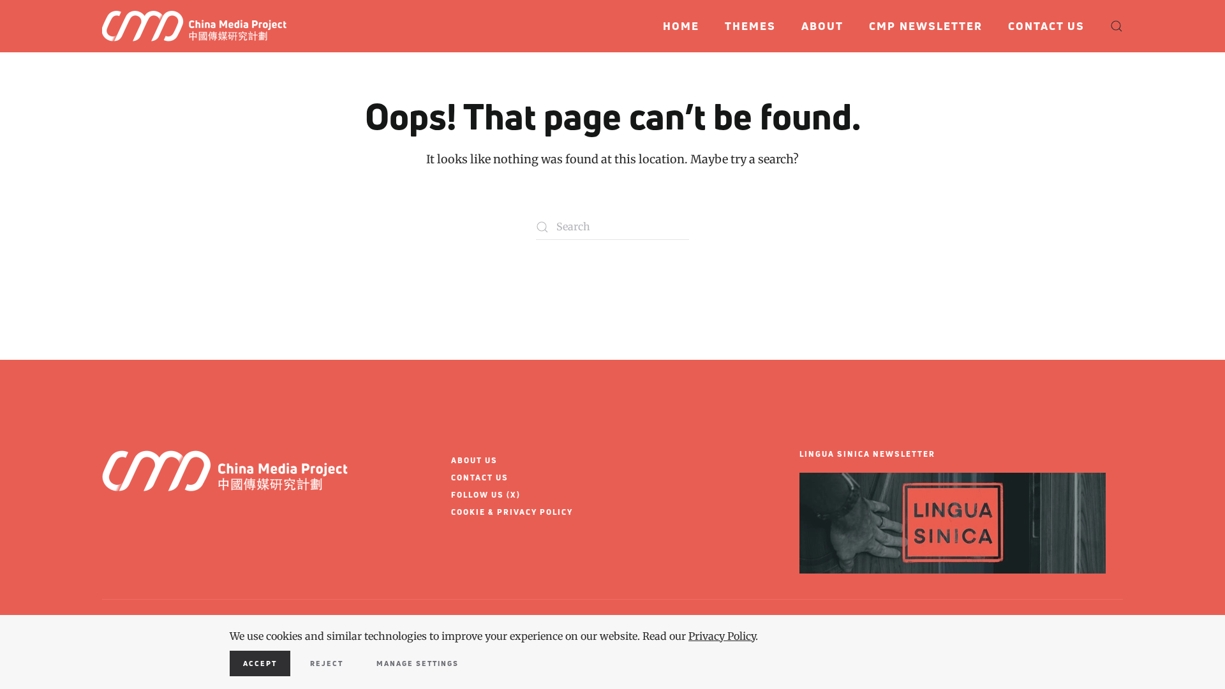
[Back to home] (199, 26)
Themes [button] (750, 26)
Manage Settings (417, 663)
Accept (260, 663)
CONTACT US (480, 477)
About (822, 26)
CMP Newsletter (926, 26)
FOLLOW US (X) (486, 494)
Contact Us (1046, 26)
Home (681, 26)
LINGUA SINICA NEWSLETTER (867, 453)
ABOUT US (474, 460)
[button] (1116, 26)
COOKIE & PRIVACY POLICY (512, 512)
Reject (326, 663)
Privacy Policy (721, 636)
